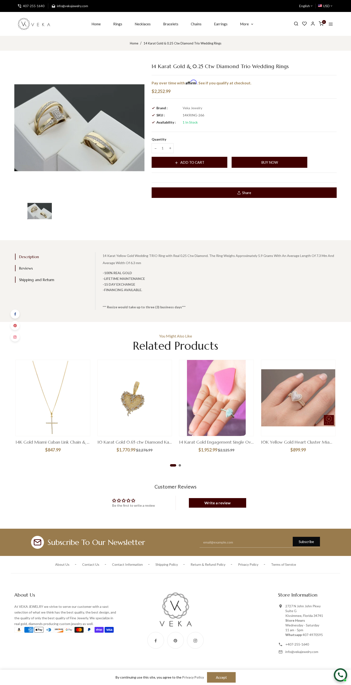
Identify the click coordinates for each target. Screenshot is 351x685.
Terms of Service (283, 564)
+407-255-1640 (297, 644)
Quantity (159, 139)
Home (134, 43)
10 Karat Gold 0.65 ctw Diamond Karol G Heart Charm (134, 442)
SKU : (160, 115)
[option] (39, 211)
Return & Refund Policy (208, 564)
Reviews (26, 268)
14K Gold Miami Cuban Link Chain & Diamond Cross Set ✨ (53, 442)
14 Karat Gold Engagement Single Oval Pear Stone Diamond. (216, 442)
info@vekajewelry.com (301, 652)
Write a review (217, 502)
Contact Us (90, 564)
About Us (62, 564)
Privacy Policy (248, 564)
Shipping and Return (36, 279)
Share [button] (246, 192)
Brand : (162, 108)
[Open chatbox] (340, 675)
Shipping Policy (166, 564)
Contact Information (127, 564)
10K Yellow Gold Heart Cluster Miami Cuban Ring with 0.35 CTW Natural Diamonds (298, 442)
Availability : (166, 122)
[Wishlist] (304, 24)
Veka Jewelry (192, 108)
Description (29, 256)
